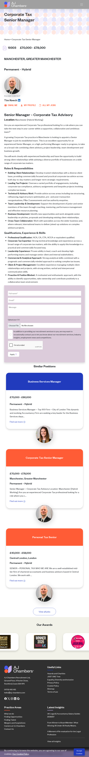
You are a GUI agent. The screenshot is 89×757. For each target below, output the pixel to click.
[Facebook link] (5, 698)
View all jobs (44, 611)
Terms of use (52, 691)
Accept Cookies (79, 752)
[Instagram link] (11, 698)
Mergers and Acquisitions (14, 722)
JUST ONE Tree (53, 676)
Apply (12, 354)
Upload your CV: (14, 319)
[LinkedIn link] (15, 698)
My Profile (30, 105)
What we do (9, 713)
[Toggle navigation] (81, 4)
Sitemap (50, 688)
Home (7, 39)
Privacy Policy (53, 682)
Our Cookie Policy (20, 753)
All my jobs (49, 105)
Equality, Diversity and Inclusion (60, 679)
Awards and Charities (56, 673)
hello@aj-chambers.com (14, 692)
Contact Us (9, 729)
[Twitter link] (8, 698)
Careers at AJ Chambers (14, 725)
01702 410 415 (10, 689)
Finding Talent (10, 719)
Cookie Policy (53, 685)
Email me (12, 105)
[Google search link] (18, 698)
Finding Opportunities (13, 716)
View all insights (54, 741)
